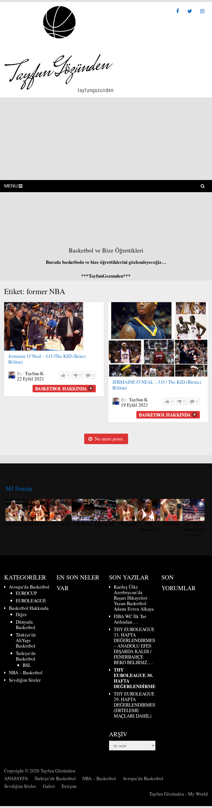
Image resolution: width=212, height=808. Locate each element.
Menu (11, 186)
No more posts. (109, 439)
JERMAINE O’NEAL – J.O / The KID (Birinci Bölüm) (156, 385)
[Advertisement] (106, 138)
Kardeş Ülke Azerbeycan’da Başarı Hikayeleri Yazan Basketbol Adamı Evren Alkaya (134, 598)
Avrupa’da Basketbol (143, 778)
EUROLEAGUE (31, 600)
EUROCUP (26, 593)
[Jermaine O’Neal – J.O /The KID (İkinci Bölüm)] (43, 326)
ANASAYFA (16, 778)
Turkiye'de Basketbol (26, 656)
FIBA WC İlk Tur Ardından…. (130, 619)
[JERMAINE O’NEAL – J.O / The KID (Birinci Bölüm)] (158, 339)
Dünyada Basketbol (25, 624)
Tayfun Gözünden (58, 770)
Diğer (21, 614)
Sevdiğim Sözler (25, 680)
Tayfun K (34, 373)
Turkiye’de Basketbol (55, 778)
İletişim (69, 786)
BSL (27, 665)
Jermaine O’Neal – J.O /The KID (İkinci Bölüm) (47, 359)
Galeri (49, 786)
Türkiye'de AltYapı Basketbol (26, 640)
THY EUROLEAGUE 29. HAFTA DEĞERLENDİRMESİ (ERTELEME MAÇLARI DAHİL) (135, 705)
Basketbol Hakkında (61, 388)
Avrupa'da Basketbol (29, 587)
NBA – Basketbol (26, 672)
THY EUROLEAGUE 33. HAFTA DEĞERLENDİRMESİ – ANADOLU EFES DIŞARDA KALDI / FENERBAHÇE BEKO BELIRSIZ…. (135, 645)
